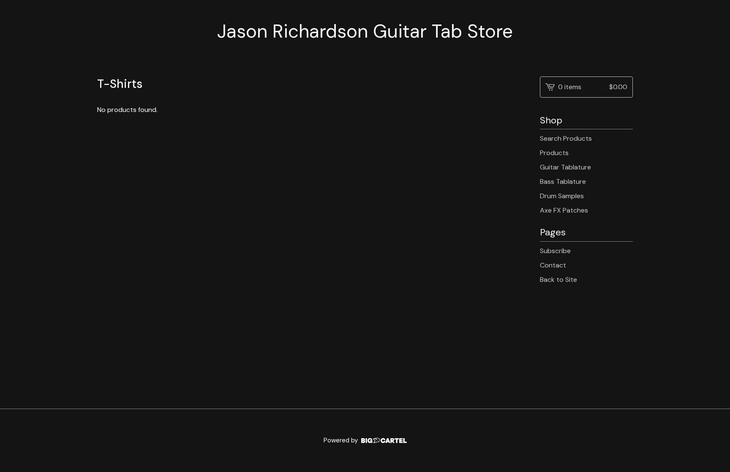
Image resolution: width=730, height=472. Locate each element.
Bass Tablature (563, 181)
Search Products (566, 138)
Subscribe (555, 250)
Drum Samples (562, 195)
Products (554, 152)
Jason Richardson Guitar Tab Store (365, 31)
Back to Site (558, 279)
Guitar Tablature (565, 167)
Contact (553, 265)
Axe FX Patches (564, 210)
